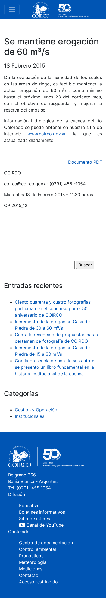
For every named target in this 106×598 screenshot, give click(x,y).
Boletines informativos (42, 512)
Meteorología (32, 562)
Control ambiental (37, 549)
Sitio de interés (34, 518)
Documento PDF (85, 162)
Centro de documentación (46, 542)
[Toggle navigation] (12, 9)
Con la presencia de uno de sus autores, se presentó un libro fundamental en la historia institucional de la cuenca (56, 367)
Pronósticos (31, 555)
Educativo (29, 505)
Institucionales (29, 416)
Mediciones (30, 568)
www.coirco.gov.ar (46, 133)
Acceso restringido (38, 581)
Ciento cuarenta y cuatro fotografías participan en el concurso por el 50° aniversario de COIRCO (53, 308)
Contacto (28, 575)
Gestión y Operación (36, 409)
